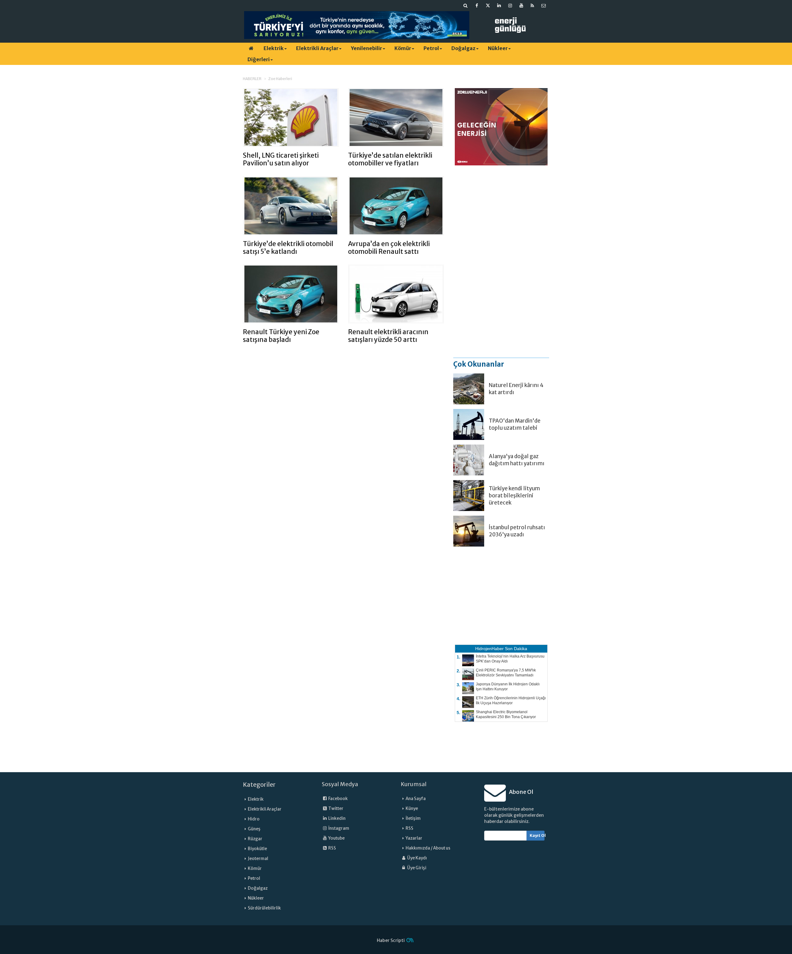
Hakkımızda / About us (428, 848)
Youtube (336, 838)
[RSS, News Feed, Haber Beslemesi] (532, 5)
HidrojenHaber (489, 648)
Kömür (402, 48)
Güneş (254, 829)
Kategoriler (259, 784)
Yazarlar (414, 838)
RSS (332, 848)
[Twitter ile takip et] (487, 5)
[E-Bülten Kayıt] (543, 5)
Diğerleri (259, 59)
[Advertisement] (501, 261)
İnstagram (338, 828)
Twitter (335, 808)
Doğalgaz (463, 48)
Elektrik (274, 48)
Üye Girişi (416, 868)
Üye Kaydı (417, 858)
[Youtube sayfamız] (521, 5)
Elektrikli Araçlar (317, 48)
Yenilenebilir (366, 48)
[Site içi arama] (465, 5)
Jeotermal (258, 858)
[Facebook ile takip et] (476, 5)
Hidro (254, 819)
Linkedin (337, 818)
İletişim (413, 818)
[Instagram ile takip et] (510, 5)
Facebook (338, 798)
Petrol (431, 48)
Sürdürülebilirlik (264, 908)
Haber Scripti (391, 940)
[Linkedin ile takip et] (499, 5)
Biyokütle (257, 848)
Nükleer (498, 48)
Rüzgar (255, 838)
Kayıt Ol (537, 835)
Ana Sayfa (416, 798)
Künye (412, 808)
